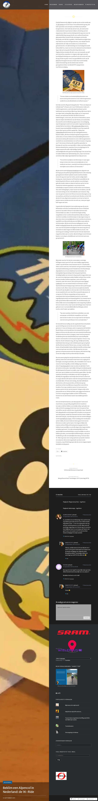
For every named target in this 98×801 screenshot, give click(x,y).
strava (68, 408)
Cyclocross (68, 4)
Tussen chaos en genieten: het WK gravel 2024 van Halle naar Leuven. (77, 718)
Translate (67, 660)
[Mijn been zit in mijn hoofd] (73, 703)
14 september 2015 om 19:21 (72, 544)
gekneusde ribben (79, 126)
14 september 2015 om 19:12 (70, 516)
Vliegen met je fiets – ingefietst (77, 502)
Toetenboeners (69, 726)
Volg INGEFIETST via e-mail (65, 751)
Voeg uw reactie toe (84, 494)
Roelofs (64, 225)
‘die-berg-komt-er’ (75, 113)
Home (46, 4)
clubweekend (60, 132)
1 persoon (72, 536)
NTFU (57, 60)
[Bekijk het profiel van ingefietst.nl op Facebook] (56, 693)
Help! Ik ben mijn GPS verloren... (73, 711)
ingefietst (69, 542)
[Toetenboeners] (73, 724)
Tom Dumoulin (64, 366)
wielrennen (7, 782)
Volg (58, 759)
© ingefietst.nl (90, 4)
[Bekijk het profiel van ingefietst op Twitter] (58, 693)
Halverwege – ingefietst (75, 508)
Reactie (86, 617)
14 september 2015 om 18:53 (72, 587)
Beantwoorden (87, 514)
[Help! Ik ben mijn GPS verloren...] (73, 709)
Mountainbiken (79, 4)
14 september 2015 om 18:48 (70, 566)
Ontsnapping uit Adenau (71, 732)
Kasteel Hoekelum (73, 170)
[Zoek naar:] (73, 745)
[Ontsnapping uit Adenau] (73, 730)
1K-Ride (68, 22)
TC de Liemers (60, 24)
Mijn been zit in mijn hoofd (72, 705)
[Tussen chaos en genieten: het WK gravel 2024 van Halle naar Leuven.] (73, 716)
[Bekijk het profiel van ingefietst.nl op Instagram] (59, 693)
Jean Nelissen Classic (66, 419)
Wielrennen (53, 4)
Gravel (61, 4)
